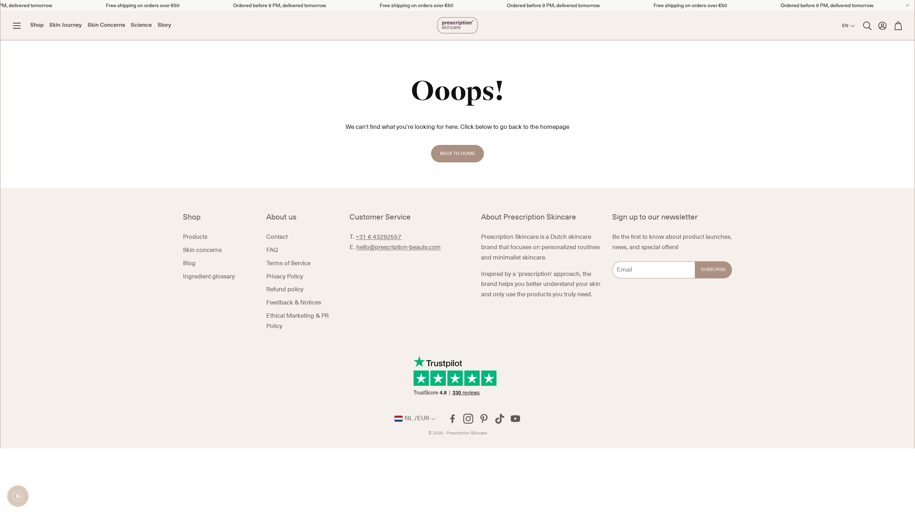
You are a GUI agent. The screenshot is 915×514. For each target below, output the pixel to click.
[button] (17, 25)
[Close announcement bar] (907, 5)
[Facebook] (452, 419)
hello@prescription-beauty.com (398, 247)
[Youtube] (515, 419)
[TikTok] (500, 419)
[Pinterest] (484, 419)
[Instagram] (468, 419)
